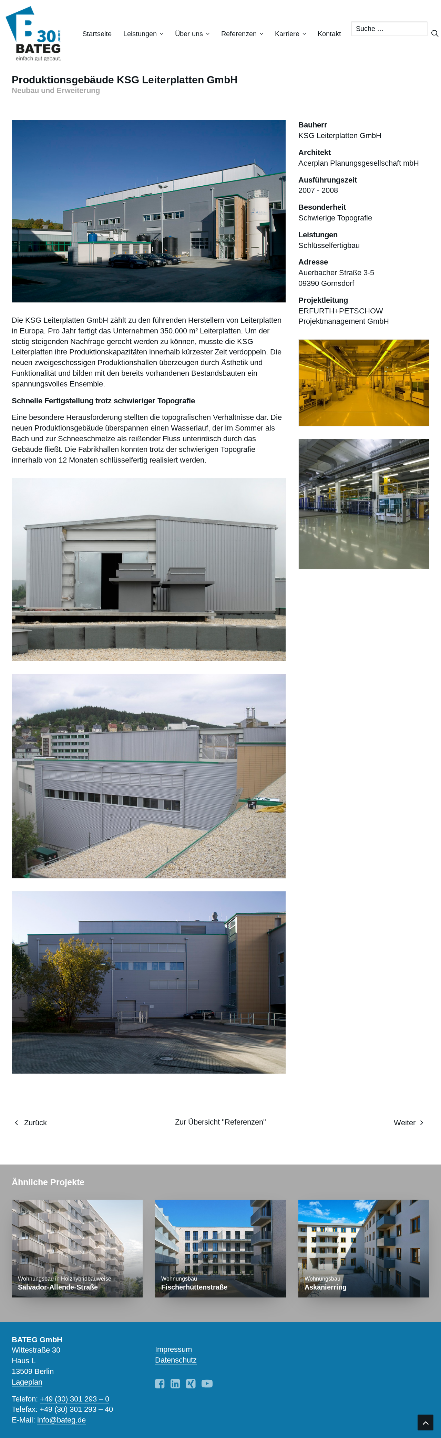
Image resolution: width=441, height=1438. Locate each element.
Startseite (97, 34)
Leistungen (140, 34)
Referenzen (239, 34)
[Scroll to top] (425, 1422)
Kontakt (329, 34)
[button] (159, 1386)
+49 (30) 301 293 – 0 (74, 1399)
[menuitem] (97, 34)
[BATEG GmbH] (36, 33)
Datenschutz (176, 1360)
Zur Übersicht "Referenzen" (220, 1122)
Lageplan (27, 1382)
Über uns (189, 34)
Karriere (287, 34)
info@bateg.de (61, 1420)
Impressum (173, 1349)
